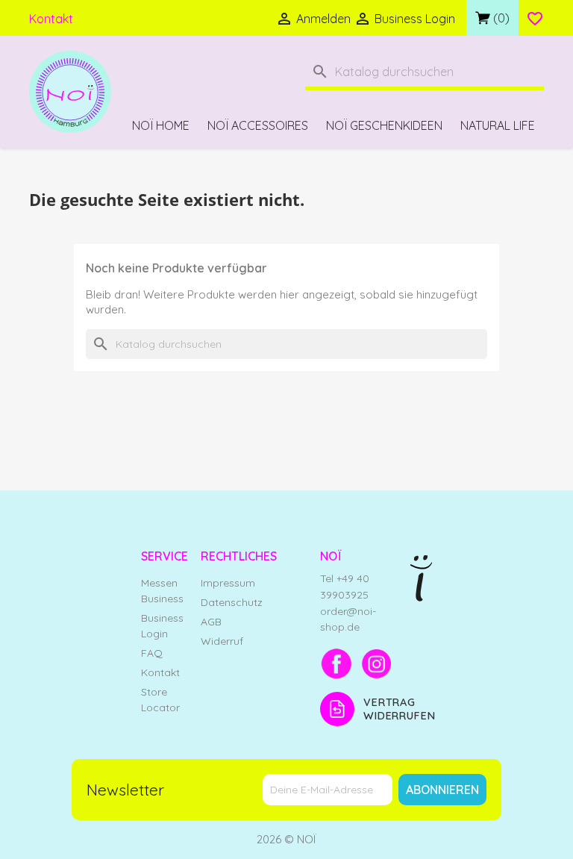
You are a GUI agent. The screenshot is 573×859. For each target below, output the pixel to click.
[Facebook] (336, 663)
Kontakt (51, 18)
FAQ (152, 653)
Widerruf (222, 641)
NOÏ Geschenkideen (384, 125)
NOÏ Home (161, 125)
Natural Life (497, 125)
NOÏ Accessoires (257, 125)
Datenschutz (232, 602)
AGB (211, 621)
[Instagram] (376, 663)
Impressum (228, 583)
